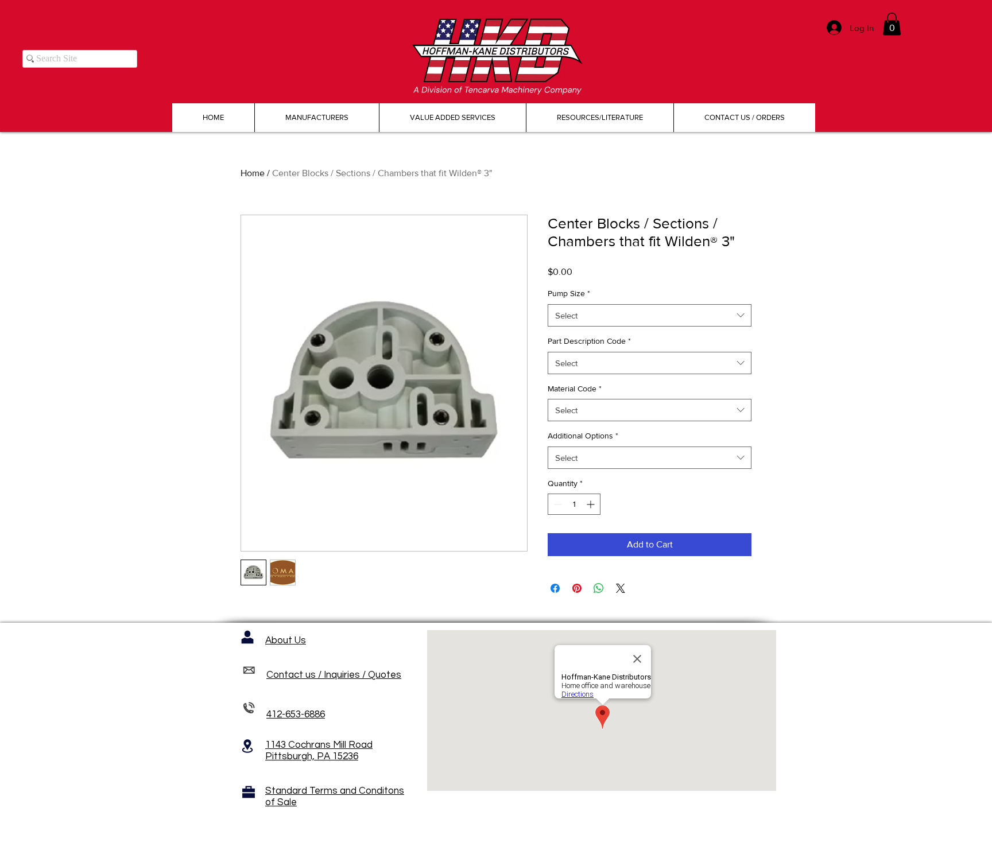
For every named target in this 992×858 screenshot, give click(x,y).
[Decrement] (556, 504)
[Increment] (591, 504)
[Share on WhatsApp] (599, 588)
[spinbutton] (574, 504)
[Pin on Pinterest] (577, 588)
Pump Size (569, 293)
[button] (891, 24)
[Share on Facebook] (555, 588)
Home (253, 173)
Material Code (575, 388)
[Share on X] (620, 588)
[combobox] (649, 315)
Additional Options (583, 435)
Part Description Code (589, 340)
